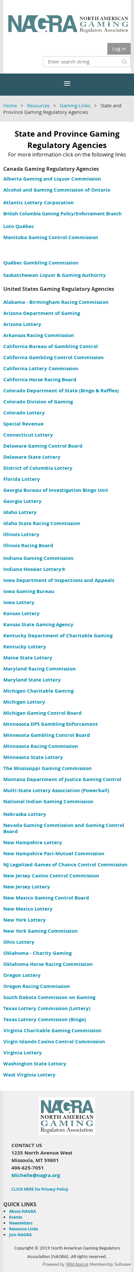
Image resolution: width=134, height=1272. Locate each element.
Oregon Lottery (22, 975)
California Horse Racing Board (39, 379)
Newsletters (21, 1223)
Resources (38, 105)
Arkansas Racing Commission (38, 335)
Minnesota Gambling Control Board (46, 735)
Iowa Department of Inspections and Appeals (58, 580)
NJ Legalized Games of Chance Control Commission (65, 864)
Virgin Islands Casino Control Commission (54, 1041)
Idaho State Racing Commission (41, 523)
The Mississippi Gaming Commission (47, 768)
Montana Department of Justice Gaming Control (62, 779)
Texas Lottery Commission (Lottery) (46, 1008)
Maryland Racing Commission (39, 668)
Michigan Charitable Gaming (38, 690)
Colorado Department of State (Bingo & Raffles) (61, 390)
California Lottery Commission (40, 368)
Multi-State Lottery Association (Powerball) (56, 790)
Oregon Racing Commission (36, 986)
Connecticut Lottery (28, 434)
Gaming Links (75, 105)
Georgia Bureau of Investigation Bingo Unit (55, 490)
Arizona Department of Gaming (41, 313)
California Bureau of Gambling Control (50, 346)
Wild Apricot (77, 1264)
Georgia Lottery (22, 501)
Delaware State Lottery (31, 456)
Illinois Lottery (21, 534)
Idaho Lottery (20, 512)
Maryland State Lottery (32, 679)
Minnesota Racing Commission (40, 746)
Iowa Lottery (18, 602)
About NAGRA (22, 1211)
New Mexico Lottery (28, 908)
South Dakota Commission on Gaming (49, 997)
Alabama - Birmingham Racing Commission (56, 302)
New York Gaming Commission (40, 930)
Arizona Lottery (22, 324)
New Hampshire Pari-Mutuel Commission (53, 853)
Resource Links (23, 1229)
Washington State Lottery (34, 1063)
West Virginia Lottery (29, 1074)
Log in (119, 48)
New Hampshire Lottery (32, 842)
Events (15, 1217)
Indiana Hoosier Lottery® (34, 569)
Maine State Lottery (27, 657)
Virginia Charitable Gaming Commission (52, 1030)
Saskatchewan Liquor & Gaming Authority (54, 275)
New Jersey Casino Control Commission (51, 875)
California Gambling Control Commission (53, 357)
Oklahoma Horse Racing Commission (48, 964)
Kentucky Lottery (24, 646)
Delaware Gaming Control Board (43, 445)
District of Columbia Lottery (38, 468)
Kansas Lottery (21, 613)
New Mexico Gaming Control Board (46, 897)
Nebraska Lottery (24, 814)
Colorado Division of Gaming (38, 401)
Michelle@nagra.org (35, 1175)
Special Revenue (23, 423)
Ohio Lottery (18, 942)
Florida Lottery (21, 479)
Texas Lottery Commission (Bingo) (44, 1019)
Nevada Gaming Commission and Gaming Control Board (63, 828)
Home (10, 105)
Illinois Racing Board (28, 545)
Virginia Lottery (22, 1052)
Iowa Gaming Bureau (28, 591)
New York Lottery (24, 919)
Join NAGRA (20, 1235)
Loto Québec (18, 226)
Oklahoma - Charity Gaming (37, 953)
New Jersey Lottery (26, 886)
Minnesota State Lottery (33, 757)
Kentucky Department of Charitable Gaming (58, 635)
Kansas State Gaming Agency (38, 624)
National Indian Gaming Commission (48, 801)
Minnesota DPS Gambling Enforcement (50, 724)
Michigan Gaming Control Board (42, 713)
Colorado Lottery (24, 412)
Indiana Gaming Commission (38, 558)
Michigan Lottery (24, 701)
